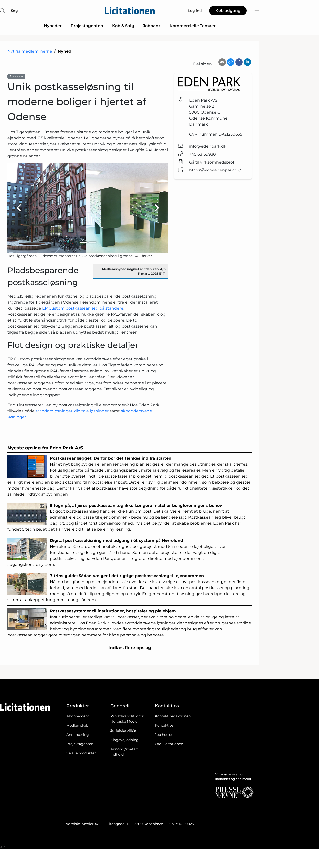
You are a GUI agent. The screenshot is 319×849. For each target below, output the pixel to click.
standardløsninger (54, 411)
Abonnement (77, 716)
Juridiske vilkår (123, 730)
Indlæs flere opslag (129, 647)
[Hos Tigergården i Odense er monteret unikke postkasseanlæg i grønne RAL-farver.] (87, 208)
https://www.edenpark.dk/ (215, 170)
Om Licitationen (169, 744)
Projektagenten (87, 25)
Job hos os (164, 734)
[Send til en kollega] (222, 62)
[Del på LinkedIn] (247, 62)
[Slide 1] (83, 242)
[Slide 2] (92, 242)
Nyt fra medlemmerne (29, 51)
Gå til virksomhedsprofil (212, 162)
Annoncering (77, 734)
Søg (14, 10)
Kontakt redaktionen (173, 716)
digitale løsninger (91, 411)
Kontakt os (164, 725)
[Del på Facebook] (239, 62)
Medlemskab (77, 725)
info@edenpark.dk (207, 146)
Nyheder (53, 25)
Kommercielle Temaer (193, 25)
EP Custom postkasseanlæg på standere (82, 308)
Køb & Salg (123, 25)
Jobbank (152, 25)
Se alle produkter (81, 753)
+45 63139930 (202, 154)
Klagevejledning (124, 740)
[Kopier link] (230, 62)
